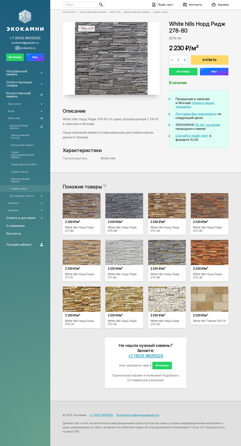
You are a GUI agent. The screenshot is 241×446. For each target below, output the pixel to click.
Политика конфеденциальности (137, 415)
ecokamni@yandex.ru (25, 42)
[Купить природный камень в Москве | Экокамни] (25, 20)
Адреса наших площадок (194, 105)
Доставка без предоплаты (196, 114)
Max (214, 71)
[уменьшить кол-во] (172, 60)
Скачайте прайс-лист (192, 136)
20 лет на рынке (207, 125)
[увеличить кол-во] (185, 60)
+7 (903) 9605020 (145, 355)
